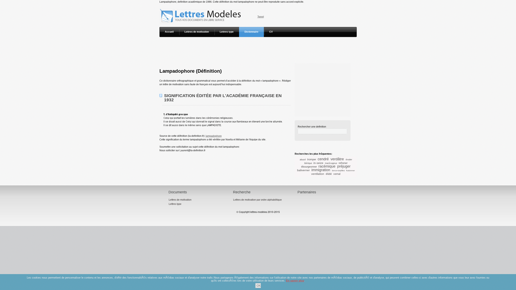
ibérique (308, 163)
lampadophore (214, 136)
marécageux (331, 163)
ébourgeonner (309, 166)
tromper (311, 159)
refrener (343, 163)
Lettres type (227, 31)
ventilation (317, 173)
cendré (323, 159)
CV (271, 31)
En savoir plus (295, 280)
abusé (303, 159)
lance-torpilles (338, 170)
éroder (349, 159)
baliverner (303, 170)
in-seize (318, 163)
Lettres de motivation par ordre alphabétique (257, 199)
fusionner (350, 170)
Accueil (169, 31)
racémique (326, 166)
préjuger (344, 166)
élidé (329, 173)
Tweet (260, 16)
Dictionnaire (251, 31)
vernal (336, 173)
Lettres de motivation (196, 31)
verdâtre (337, 159)
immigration (320, 170)
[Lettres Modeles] (201, 5)
